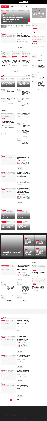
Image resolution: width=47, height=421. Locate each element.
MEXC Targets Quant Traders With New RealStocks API (11, 90)
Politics (4, 210)
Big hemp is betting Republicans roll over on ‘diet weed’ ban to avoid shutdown (23, 215)
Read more (20, 47)
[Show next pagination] (21, 400)
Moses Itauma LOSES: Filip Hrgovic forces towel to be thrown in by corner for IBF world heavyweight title (41, 58)
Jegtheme (25, 418)
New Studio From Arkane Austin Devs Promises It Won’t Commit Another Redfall (26, 298)
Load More (16, 71)
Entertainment (5, 265)
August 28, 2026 (20, 217)
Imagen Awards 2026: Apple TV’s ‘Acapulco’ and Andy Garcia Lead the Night (11, 298)
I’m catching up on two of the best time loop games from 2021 (23, 157)
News (29, 75)
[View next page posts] (17, 149)
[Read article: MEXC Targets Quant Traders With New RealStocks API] (3, 90)
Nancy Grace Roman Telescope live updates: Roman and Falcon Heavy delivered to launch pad (29, 241)
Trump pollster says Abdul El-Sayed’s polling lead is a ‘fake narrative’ (8, 215)
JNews (5, 418)
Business (15, 56)
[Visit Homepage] (23, 2)
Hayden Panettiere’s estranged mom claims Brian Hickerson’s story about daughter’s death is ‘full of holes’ (11, 286)
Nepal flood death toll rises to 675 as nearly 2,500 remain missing (39, 242)
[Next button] (29, 20)
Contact (19, 415)
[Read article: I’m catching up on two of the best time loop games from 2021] (8, 160)
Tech (3, 156)
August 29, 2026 (14, 65)
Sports (4, 34)
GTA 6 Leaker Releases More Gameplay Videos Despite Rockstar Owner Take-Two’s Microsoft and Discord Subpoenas (23, 268)
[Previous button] (29, 23)
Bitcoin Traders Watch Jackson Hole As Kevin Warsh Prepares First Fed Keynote (26, 61)
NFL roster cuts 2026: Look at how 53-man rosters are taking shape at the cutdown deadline (26, 141)
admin (5, 21)
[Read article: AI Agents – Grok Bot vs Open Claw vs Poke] (39, 26)
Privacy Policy (13, 415)
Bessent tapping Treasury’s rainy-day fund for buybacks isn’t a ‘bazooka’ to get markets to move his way (26, 102)
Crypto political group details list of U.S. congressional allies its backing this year (16, 61)
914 (18, 399)
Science (34, 28)
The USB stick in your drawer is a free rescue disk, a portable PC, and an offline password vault (38, 45)
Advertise (7, 415)
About (2, 415)
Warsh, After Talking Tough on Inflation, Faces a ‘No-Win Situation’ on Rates (23, 6)
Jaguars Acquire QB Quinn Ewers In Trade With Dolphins (42, 76)
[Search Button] (45, 2)
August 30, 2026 (23, 39)
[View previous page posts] (15, 149)
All (26, 75)
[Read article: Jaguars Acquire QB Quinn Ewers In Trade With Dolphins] (34, 76)
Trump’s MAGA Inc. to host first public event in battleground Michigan (7, 226)
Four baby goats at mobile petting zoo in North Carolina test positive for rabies (13, 17)
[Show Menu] (2, 2)
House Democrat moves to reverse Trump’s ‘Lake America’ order (23, 226)
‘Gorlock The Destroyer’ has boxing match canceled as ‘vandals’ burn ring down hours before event (41, 84)
